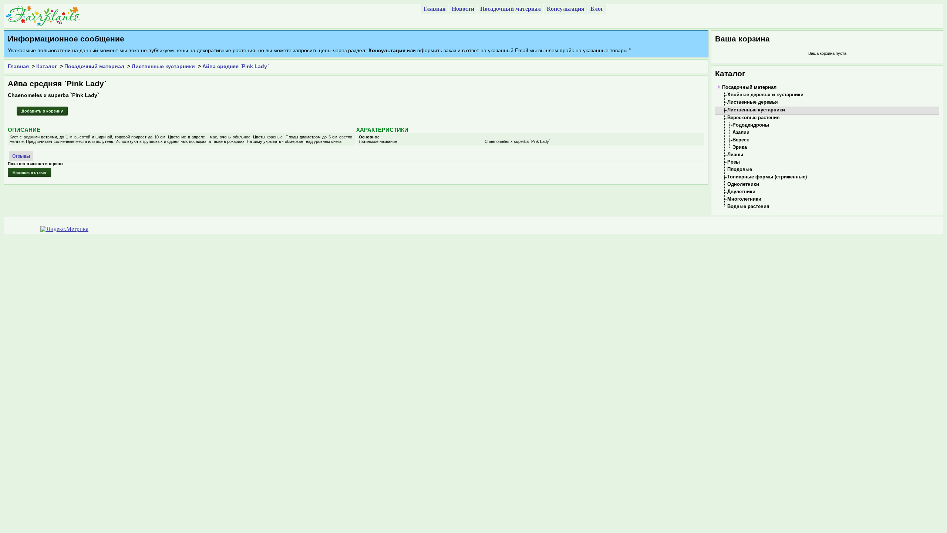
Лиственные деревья (752, 102)
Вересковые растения (753, 117)
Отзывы (21, 156)
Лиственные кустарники (163, 66)
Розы (733, 162)
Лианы (735, 154)
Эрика (739, 147)
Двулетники (741, 191)
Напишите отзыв (29, 172)
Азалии (740, 132)
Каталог (46, 66)
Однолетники (743, 184)
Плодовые (739, 169)
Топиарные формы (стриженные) (767, 177)
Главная (18, 66)
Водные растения (748, 206)
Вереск (740, 140)
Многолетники (744, 199)
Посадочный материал (94, 66)
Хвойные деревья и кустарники (765, 94)
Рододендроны (750, 125)
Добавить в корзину (42, 111)
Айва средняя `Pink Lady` (235, 66)
